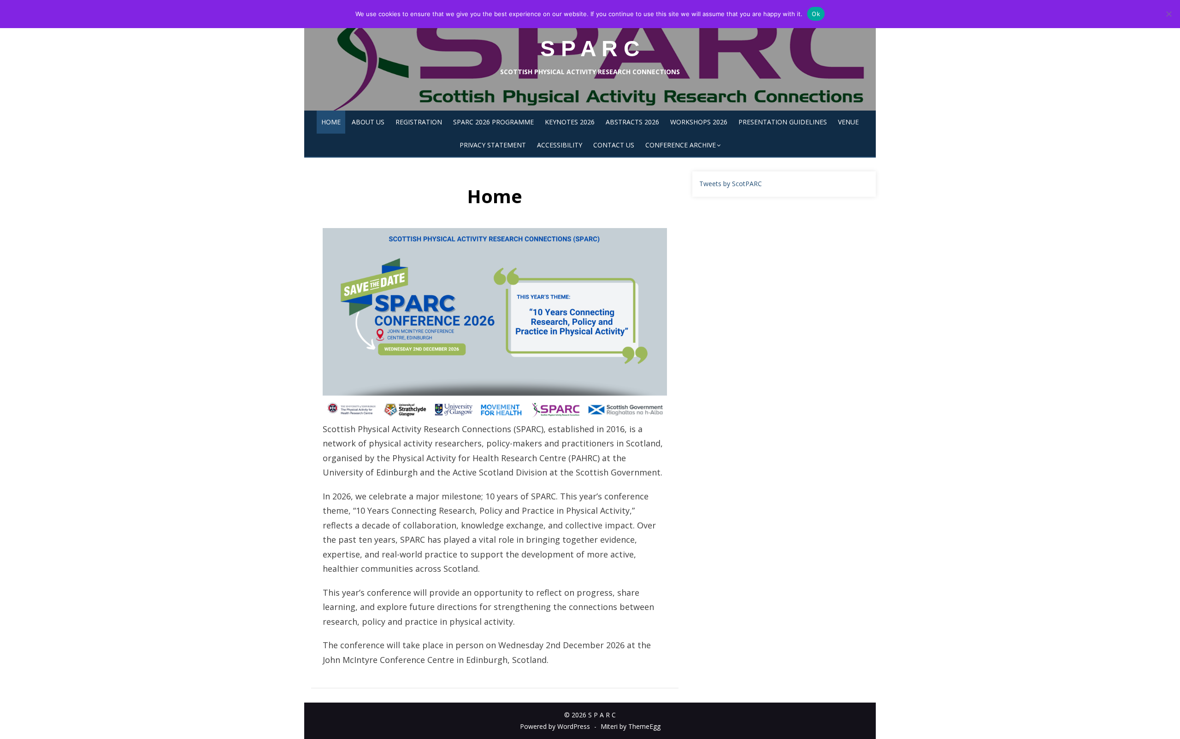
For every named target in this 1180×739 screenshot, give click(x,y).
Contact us (613, 145)
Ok (816, 14)
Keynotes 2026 (570, 121)
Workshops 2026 (698, 121)
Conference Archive (680, 145)
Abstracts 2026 (632, 121)
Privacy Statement (493, 145)
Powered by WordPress (555, 726)
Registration (418, 121)
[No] (1168, 13)
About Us (368, 121)
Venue (848, 121)
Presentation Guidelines (782, 121)
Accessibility (559, 145)
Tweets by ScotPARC (730, 183)
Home (331, 121)
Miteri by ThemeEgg (631, 726)
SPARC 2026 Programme (493, 121)
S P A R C (590, 48)
